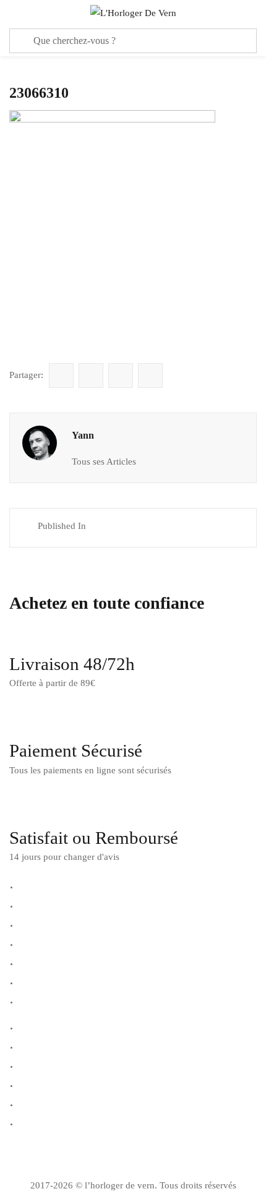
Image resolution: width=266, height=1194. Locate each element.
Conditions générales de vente (75, 1104)
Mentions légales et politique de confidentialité (109, 1084)
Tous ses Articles (104, 461)
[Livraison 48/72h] (24, 632)
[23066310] (61, 375)
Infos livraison (44, 963)
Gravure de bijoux (52, 943)
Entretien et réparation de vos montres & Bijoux (109, 905)
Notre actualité (45, 1046)
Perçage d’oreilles (51, 1001)
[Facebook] (24, 1156)
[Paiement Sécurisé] (24, 719)
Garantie (33, 924)
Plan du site (39, 1123)
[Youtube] (91, 1156)
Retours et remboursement (67, 982)
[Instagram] (58, 1156)
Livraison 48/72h (72, 664)
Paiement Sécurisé (75, 750)
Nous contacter (46, 1065)
